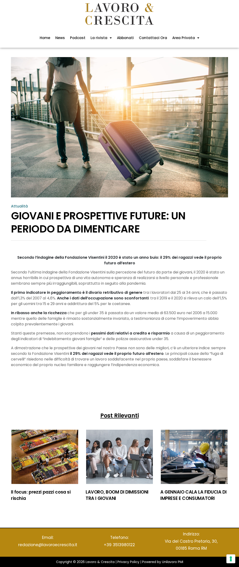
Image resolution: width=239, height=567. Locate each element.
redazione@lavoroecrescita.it (47, 545)
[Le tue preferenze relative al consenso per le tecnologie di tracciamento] (230, 558)
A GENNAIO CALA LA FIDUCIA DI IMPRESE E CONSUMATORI (193, 495)
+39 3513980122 (119, 545)
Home (45, 37)
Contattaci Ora (153, 37)
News (60, 37)
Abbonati (125, 37)
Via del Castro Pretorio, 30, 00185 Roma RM (191, 544)
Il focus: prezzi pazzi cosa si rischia (41, 495)
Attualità (19, 206)
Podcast (77, 37)
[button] (101, 38)
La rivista (99, 37)
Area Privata (183, 37)
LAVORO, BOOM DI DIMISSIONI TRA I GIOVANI (117, 495)
